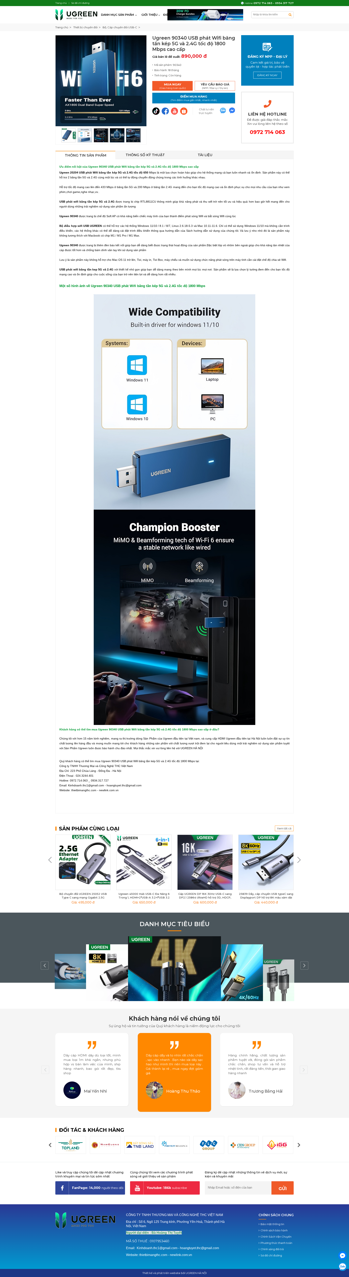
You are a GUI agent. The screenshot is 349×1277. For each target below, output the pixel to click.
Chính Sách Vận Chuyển (276, 1236)
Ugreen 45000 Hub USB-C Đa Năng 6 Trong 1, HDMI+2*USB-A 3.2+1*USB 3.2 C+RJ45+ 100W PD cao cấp (144, 897)
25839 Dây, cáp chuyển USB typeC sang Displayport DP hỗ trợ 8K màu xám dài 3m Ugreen (266, 897)
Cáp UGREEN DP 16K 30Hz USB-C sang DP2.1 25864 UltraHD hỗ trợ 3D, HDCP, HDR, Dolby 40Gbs (205, 897)
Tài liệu (205, 155)
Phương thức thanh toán (276, 1242)
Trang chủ (61, 27)
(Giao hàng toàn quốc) (172, 85)
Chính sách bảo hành (274, 1230)
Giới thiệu (149, 15)
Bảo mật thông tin (272, 1224)
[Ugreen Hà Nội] (76, 14)
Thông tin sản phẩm (85, 155)
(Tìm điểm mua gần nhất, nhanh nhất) (194, 98)
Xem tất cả (284, 828)
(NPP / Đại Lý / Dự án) (215, 85)
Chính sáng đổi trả (272, 1249)
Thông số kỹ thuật (145, 155)
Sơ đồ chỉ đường (271, 1255)
